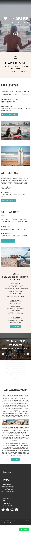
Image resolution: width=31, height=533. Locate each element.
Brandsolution (26, 521)
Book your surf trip (8, 241)
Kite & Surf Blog (7, 498)
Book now (15, 459)
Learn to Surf (15, 326)
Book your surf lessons (9, 114)
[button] (24, 529)
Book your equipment (8, 200)
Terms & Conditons (8, 505)
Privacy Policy (7, 503)
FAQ (4, 500)
